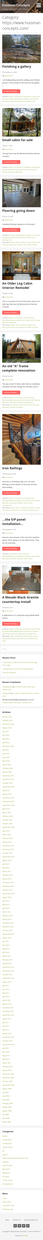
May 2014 (5, 904)
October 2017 (7, 820)
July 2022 (5, 731)
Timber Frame (30, 101)
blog (11, 405)
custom (22, 242)
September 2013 (8, 934)
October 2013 (7, 930)
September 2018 (8, 805)
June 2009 (5, 1096)
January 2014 (7, 919)
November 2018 (8, 801)
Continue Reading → (11, 91)
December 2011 (8, 1008)
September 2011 (8, 1015)
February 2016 (7, 838)
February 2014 (7, 916)
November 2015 (8, 849)
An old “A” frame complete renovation (18, 368)
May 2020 (5, 757)
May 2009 (5, 1100)
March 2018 (6, 812)
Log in (4, 1198)
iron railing (21, 510)
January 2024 (7, 717)
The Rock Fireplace (9, 673)
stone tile (35, 327)
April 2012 (5, 997)
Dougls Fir (30, 325)
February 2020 (7, 768)
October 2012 (7, 975)
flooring (4, 327)
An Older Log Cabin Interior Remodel (17, 285)
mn (15, 245)
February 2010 (7, 1067)
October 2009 (7, 1081)
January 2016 (7, 842)
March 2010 (6, 1063)
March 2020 (6, 765)
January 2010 (7, 1070)
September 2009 (8, 1085)
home (29, 242)
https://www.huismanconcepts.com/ (21, 99)
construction (23, 508)
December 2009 (8, 1074)
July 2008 (5, 1114)
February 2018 (7, 816)
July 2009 (5, 1092)
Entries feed (6, 1202)
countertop (26, 636)
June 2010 (5, 1052)
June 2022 (5, 735)
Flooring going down (18, 210)
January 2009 (7, 1107)
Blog (7, 1220)
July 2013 (5, 941)
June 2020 (5, 754)
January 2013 (7, 963)
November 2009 (8, 1078)
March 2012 (6, 1000)
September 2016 (8, 827)
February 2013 (7, 960)
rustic (24, 245)
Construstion (27, 96)
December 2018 (8, 798)
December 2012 (8, 967)
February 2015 (7, 875)
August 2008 (6, 1111)
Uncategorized (7, 240)
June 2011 (5, 1026)
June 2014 (5, 901)
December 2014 (8, 882)
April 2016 (5, 831)
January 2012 (7, 1004)
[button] (39, 4)
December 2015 (8, 846)
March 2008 (6, 1122)
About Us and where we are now (28, 1226)
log (17, 327)
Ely (3, 99)
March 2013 (6, 956)
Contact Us (16, 1220)
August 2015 (6, 860)
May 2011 (5, 1030)
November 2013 (8, 927)
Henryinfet (6, 693)
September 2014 (8, 894)
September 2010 (8, 1044)
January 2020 (7, 772)
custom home (36, 96)
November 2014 (8, 886)
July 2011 (5, 1022)
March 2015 (6, 871)
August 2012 (6, 982)
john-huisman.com (31, 1220)
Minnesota (22, 101)
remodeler (28, 327)
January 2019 (7, 794)
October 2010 (7, 1041)
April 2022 (5, 743)
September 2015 (8, 857)
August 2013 (6, 938)
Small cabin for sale (17, 140)
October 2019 (7, 783)
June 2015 (5, 864)
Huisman (35, 99)
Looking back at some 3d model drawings (17, 669)
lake (13, 327)
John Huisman (6, 101)
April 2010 (5, 1059)
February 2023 (7, 720)
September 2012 (8, 978)
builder (11, 96)
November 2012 (8, 971)
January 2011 (7, 1033)
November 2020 (8, 746)
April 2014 (5, 908)
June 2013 (5, 945)
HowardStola (7, 687)
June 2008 (5, 1118)
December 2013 (8, 923)
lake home (14, 101)
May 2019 (5, 790)
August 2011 (6, 1019)
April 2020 (5, 761)
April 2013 (5, 952)
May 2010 (5, 1055)
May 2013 (5, 949)
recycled (19, 245)
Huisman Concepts (16, 5)
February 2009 (7, 1103)
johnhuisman (8, 76)
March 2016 (6, 835)
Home (15, 1226)
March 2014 (6, 912)
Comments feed (8, 1206)
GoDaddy (25, 1236)
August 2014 (6, 897)
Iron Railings (12, 468)
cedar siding (18, 636)
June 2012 (5, 989)
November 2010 (8, 1037)
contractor (23, 325)
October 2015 (7, 853)
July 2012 (5, 986)
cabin (17, 242)
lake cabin (36, 405)
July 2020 (5, 750)
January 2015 (7, 879)
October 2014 (7, 890)
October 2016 (7, 824)
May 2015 (5, 868)
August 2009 (6, 1089)
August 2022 (6, 728)
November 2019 (8, 779)
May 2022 (5, 739)
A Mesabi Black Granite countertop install (20, 599)
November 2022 (8, 724)
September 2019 (8, 787)
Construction (18, 96)
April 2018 (5, 809)
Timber (29, 245)
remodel (21, 327)
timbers (34, 245)
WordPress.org (7, 1209)
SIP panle (20, 402)
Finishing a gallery (16, 66)
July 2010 (5, 1048)
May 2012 (5, 993)
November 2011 (8, 1011)
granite (7, 99)
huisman (34, 242)
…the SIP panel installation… (14, 521)
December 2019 (8, 776)
